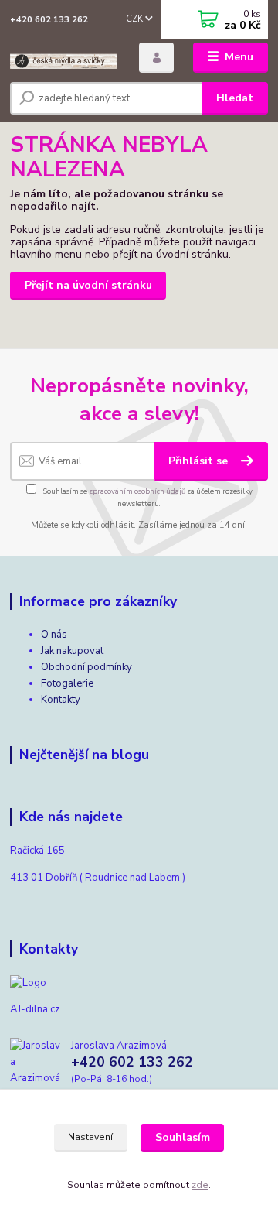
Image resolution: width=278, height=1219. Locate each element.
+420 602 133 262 (49, 20)
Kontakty (60, 700)
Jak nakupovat (72, 651)
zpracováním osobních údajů (137, 491)
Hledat (234, 98)
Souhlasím (182, 1137)
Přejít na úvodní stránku (88, 285)
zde (200, 1185)
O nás (54, 635)
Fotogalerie (67, 683)
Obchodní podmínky (86, 667)
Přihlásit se (199, 461)
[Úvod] (63, 57)
